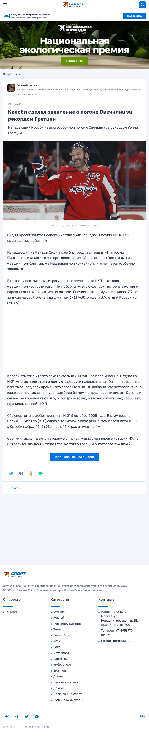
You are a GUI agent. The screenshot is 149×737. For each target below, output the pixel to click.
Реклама (12, 612)
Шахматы (60, 659)
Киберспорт (62, 664)
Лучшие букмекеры (68, 700)
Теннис (58, 629)
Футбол (59, 612)
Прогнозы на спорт (67, 694)
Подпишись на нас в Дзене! (74, 457)
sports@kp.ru (121, 641)
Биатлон (59, 670)
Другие (58, 688)
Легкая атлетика (65, 682)
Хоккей (18, 74)
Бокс (57, 647)
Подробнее (134, 16)
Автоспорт (61, 653)
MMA (57, 641)
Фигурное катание (67, 623)
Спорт (7, 74)
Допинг (58, 676)
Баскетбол (61, 635)
